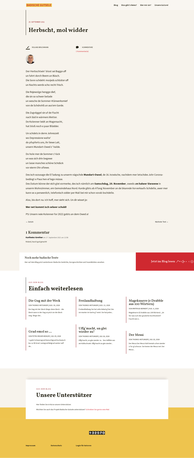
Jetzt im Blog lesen (163, 261)
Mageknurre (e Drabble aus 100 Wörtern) (146, 302)
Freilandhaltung (90, 301)
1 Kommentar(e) (82, 51)
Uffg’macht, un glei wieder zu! (93, 330)
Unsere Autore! (161, 5)
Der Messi (136, 335)
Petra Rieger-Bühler (41, 336)
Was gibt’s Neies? (129, 5)
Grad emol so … (40, 331)
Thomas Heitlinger (40, 305)
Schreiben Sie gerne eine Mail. (98, 409)
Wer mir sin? (145, 5)
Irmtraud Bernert (140, 308)
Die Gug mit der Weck (44, 301)
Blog (116, 5)
